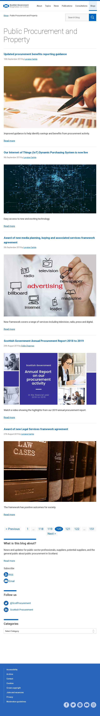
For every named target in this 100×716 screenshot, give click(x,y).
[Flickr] (80, 705)
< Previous (13, 529)
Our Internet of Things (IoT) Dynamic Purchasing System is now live (46, 152)
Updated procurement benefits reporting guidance (35, 54)
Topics (48, 6)
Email (12, 581)
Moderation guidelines (16, 702)
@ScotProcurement (20, 603)
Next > (52, 533)
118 (40, 529)
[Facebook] (66, 705)
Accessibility (12, 670)
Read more (9, 140)
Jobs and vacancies (15, 692)
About (39, 6)
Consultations (81, 6)
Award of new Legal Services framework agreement (36, 429)
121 (67, 529)
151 (91, 529)
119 (49, 529)
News (56, 6)
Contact (10, 679)
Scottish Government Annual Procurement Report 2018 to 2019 (44, 340)
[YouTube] (86, 705)
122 (76, 529)
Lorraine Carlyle (31, 59)
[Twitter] (73, 705)
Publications (67, 6)
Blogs (92, 6)
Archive (10, 674)
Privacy (10, 697)
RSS (11, 574)
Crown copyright (14, 688)
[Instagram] (93, 705)
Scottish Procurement (21, 609)
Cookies (10, 683)
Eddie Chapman (27, 346)
